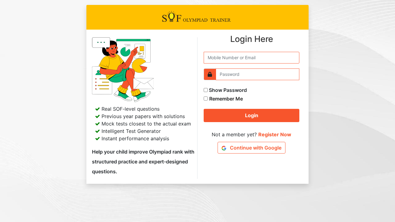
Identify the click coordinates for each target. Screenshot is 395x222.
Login (251, 115)
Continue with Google (255, 148)
